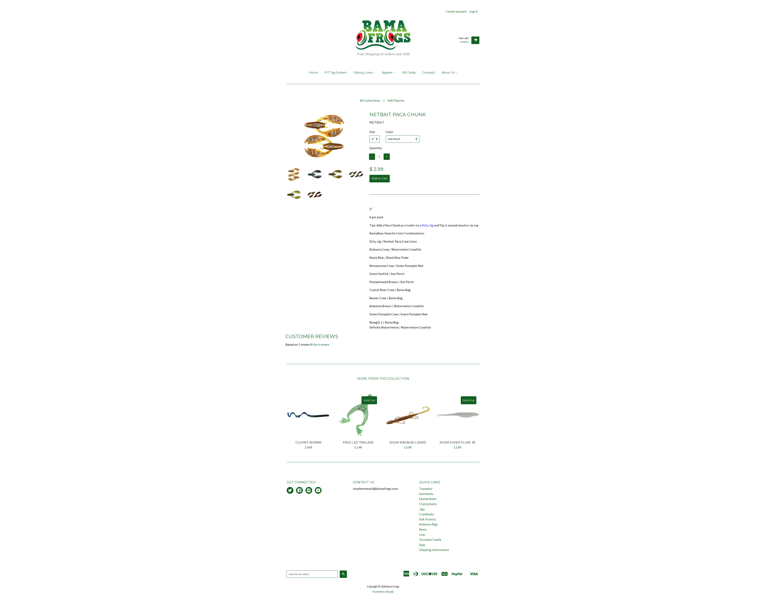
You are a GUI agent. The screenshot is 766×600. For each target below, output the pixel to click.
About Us (448, 72)
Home (313, 72)
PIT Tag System (336, 72)
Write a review (319, 344)
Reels (423, 529)
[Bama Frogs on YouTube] (318, 491)
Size (372, 132)
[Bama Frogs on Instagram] (308, 491)
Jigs (422, 509)
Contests (428, 72)
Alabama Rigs (428, 524)
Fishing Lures (363, 72)
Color (389, 132)
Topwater (425, 489)
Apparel (387, 72)
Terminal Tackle (430, 540)
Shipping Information (434, 550)
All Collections (370, 100)
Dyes (422, 545)
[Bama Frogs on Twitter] (290, 491)
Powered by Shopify (383, 591)
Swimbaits (426, 494)
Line (422, 535)
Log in (473, 11)
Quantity (375, 148)
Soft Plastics (396, 100)
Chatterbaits (428, 504)
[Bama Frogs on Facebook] (299, 491)
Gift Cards (409, 72)
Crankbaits (426, 514)
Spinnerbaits (428, 499)
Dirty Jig (427, 225)
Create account (456, 11)
